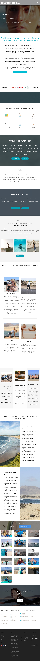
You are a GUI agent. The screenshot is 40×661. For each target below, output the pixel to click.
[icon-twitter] (6, 651)
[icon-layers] (20, 115)
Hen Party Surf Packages (5, 629)
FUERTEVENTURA (16, 158)
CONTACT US (20, 606)
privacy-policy (33, 641)
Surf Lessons (3, 620)
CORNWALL (25, 158)
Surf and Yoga (13, 622)
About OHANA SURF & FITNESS (20, 72)
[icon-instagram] (2, 651)
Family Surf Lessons (4, 623)
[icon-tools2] (6, 115)
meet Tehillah (20, 261)
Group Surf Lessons (4, 626)
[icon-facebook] (4, 651)
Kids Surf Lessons (4, 625)
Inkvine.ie (35, 650)
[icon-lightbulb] (6, 124)
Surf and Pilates (13, 620)
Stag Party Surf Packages (5, 628)
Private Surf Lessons (4, 622)
